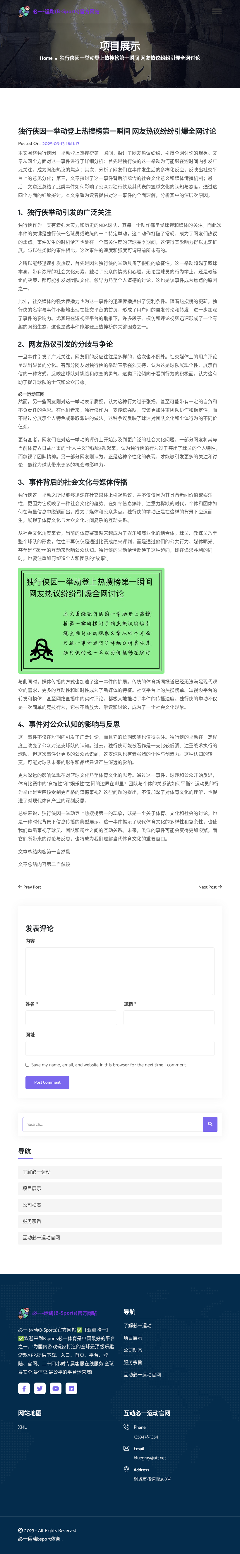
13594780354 (146, 1437)
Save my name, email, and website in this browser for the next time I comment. (109, 1065)
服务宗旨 (32, 1222)
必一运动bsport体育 (39, 1539)
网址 (30, 1035)
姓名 (31, 1004)
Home (46, 58)
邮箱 (130, 1004)
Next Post (207, 887)
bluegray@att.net (150, 1458)
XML (22, 1427)
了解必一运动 (37, 1172)
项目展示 (32, 1189)
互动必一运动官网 (41, 1238)
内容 (30, 941)
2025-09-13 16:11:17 (60, 143)
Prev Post (32, 887)
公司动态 (32, 1205)
